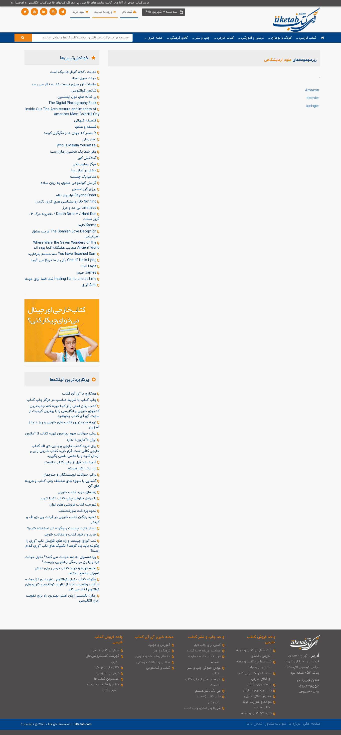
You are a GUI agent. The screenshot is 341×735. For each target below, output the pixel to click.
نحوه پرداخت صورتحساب (77, 511)
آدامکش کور (87, 158)
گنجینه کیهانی (85, 120)
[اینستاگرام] (53, 11)
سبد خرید (78, 12)
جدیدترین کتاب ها (106, 679)
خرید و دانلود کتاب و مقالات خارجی (70, 534)
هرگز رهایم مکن (85, 164)
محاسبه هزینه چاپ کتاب (204, 650)
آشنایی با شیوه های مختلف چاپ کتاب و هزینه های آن (62, 483)
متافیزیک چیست (83, 176)
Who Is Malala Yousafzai (77, 145)
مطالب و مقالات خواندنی (153, 662)
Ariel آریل (89, 285)
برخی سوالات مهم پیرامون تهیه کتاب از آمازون (61, 433)
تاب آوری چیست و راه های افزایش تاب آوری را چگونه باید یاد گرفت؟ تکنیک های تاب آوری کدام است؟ (62, 545)
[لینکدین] (43, 11)
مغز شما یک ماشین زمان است (73, 151)
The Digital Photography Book (72, 103)
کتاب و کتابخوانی (158, 668)
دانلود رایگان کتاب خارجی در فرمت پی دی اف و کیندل (62, 520)
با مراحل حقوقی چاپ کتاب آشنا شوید (68, 498)
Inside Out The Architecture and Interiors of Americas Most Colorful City (62, 112)
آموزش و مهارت (159, 645)
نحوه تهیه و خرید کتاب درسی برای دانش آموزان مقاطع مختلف (67, 571)
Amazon (312, 90)
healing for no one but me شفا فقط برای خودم (61, 279)
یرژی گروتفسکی (84, 189)
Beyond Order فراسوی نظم (76, 195)
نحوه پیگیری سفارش (257, 690)
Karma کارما (87, 225)
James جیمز (87, 272)
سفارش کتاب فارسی (105, 650)
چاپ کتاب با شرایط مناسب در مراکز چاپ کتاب (62, 400)
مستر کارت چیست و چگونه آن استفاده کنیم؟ (62, 528)
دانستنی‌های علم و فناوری (152, 656)
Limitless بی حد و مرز (79, 208)
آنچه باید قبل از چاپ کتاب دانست (70, 462)
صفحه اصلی (311, 723)
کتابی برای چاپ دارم (207, 645)
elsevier (313, 98)
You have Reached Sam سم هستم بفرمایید (62, 254)
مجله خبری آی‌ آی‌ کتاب (154, 637)
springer (312, 106)
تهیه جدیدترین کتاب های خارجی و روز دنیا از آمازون (63, 425)
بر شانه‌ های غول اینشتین (77, 97)
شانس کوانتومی (84, 90)
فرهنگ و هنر (161, 650)
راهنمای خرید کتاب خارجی (77, 492)
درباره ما (295, 723)
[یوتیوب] (34, 11)
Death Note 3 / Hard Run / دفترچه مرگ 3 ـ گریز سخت (64, 216)
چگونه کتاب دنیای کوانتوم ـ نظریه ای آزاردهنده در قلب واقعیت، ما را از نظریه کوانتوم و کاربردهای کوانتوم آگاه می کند (62, 584)
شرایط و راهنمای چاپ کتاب (202, 708)
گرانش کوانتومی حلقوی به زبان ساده (69, 183)
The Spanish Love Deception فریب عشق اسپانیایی (65, 234)
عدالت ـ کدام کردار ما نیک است (73, 72)
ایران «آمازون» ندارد (82, 439)
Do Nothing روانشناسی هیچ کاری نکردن (66, 201)
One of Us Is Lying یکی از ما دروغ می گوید (63, 260)
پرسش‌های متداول (259, 684)
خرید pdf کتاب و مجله (256, 713)
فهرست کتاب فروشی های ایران (73, 504)
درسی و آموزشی (108, 673)
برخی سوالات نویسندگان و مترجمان (70, 474)
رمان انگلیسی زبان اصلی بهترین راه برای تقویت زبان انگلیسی (62, 598)
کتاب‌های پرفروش (107, 667)
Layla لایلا (89, 266)
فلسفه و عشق (86, 126)
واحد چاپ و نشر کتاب (206, 637)
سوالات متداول (275, 723)
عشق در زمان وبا (84, 170)
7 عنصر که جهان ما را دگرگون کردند (70, 133)
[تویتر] (25, 11)
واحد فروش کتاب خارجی (261, 639)
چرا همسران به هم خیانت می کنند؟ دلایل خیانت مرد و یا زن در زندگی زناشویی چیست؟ (62, 559)
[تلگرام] (62, 11)
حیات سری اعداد (84, 78)
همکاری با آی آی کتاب (79, 393)
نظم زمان (89, 139)
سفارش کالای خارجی (258, 696)
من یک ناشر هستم (82, 468)
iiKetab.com (83, 725)
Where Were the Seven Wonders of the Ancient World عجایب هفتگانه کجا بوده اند (66, 245)
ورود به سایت (103, 12)
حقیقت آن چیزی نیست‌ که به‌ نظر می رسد (64, 84)
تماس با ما (254, 723)
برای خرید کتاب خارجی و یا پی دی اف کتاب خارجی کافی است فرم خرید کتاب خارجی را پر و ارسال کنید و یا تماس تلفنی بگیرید (64, 451)
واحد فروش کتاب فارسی (109, 639)
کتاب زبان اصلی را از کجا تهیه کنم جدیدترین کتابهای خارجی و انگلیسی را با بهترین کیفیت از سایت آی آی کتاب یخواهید (64, 411)
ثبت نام (127, 12)
